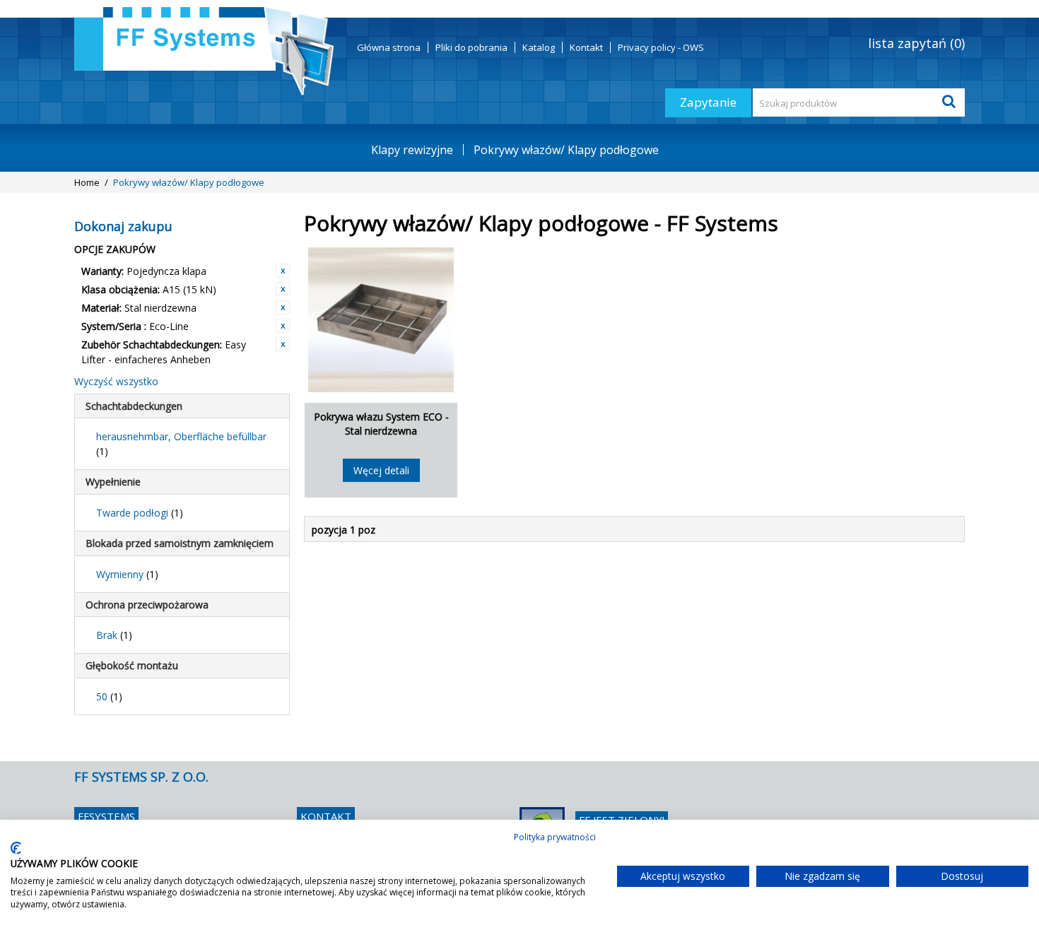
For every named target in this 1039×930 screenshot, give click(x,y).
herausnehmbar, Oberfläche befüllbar (181, 444)
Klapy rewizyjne (412, 149)
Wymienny (127, 574)
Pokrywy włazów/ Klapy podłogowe (566, 149)
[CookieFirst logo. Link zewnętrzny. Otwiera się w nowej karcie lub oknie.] (16, 848)
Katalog (538, 47)
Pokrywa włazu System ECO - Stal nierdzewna (381, 423)
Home (87, 182)
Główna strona (389, 47)
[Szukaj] (951, 102)
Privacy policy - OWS (661, 47)
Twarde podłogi (139, 512)
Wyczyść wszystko (116, 381)
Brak (114, 635)
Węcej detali (381, 470)
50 (109, 696)
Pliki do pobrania (471, 47)
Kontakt (586, 47)
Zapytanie (708, 102)
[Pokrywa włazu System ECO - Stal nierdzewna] (381, 319)
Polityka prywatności (555, 837)
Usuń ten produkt (283, 271)
